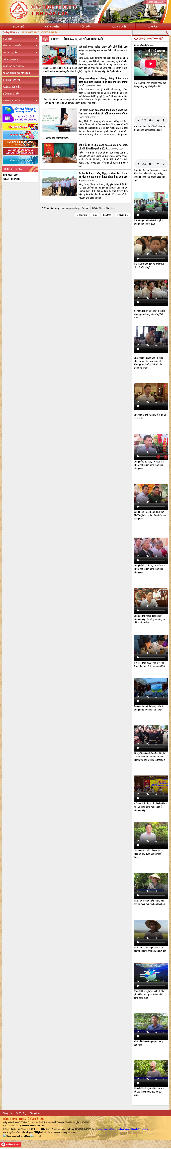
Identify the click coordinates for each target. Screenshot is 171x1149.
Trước (94, 214)
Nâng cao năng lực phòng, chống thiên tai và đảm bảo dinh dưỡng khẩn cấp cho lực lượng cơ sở (103, 81)
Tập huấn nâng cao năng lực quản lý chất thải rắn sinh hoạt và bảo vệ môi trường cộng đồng (103, 111)
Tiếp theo (107, 214)
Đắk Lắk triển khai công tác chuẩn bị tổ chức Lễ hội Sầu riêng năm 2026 (103, 146)
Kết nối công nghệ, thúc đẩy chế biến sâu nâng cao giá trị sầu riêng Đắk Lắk (103, 48)
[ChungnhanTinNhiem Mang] (16, 1135)
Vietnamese (151, 1)
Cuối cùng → (123, 214)
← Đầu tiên (81, 214)
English (160, 1)
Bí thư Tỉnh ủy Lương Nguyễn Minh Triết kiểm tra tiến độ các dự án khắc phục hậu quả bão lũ (103, 176)
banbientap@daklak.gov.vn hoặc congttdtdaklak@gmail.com (123, 1128)
